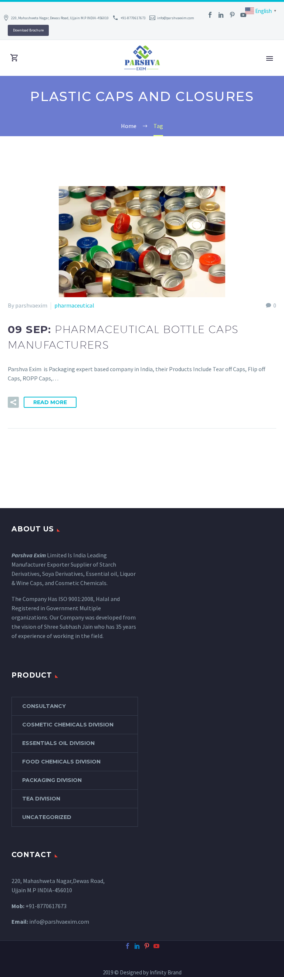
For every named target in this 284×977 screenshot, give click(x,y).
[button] (13, 402)
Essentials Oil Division (58, 743)
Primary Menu (269, 58)
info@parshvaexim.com (175, 18)
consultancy (44, 706)
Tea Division (41, 798)
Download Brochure (28, 30)
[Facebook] (210, 15)
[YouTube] (243, 15)
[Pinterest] (232, 15)
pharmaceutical (74, 305)
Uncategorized (46, 817)
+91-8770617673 (133, 18)
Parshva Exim (28, 555)
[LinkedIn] (221, 15)
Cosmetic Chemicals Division (68, 724)
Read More (50, 402)
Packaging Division (52, 780)
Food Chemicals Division (61, 761)
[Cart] (14, 58)
